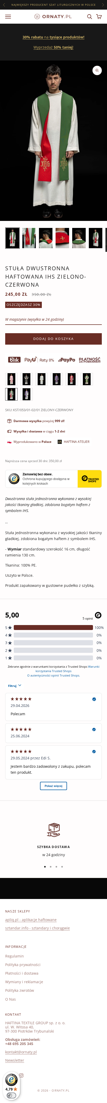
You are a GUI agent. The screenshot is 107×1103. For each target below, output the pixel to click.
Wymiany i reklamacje (24, 981)
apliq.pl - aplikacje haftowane (31, 919)
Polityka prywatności (23, 964)
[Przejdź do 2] (29, 238)
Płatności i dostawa (21, 973)
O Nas (10, 999)
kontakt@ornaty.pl (21, 1051)
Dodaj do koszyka (53, 338)
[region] (53, 840)
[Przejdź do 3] (45, 238)
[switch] (11, 1095)
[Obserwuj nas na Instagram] (21, 1075)
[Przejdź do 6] (95, 238)
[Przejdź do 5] (79, 238)
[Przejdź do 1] (12, 238)
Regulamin (14, 956)
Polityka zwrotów (19, 990)
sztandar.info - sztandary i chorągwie (37, 927)
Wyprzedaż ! (53, 47)
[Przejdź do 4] (62, 238)
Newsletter (14, 1060)
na (53, 37)
